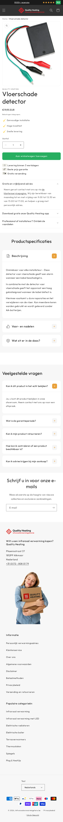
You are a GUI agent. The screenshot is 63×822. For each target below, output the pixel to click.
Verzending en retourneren (20, 692)
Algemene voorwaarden (18, 664)
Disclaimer (11, 671)
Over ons (11, 657)
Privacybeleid (13, 685)
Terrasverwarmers (16, 739)
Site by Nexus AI (33, 815)
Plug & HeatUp (13, 760)
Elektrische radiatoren (18, 725)
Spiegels (10, 753)
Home (4, 19)
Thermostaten (13, 746)
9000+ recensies (22, 2)
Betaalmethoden (15, 678)
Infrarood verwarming (18, 711)
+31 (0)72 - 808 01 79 (17, 563)
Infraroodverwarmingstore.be (28, 810)
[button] (3, 10)
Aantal (5, 138)
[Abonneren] (53, 507)
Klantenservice (14, 650)
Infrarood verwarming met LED (22, 718)
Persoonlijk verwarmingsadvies (22, 643)
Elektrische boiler (15, 732)
